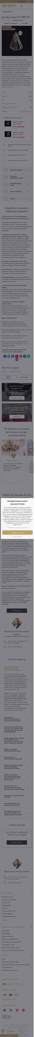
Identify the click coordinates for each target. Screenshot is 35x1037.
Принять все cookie (18, 532)
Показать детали (17, 536)
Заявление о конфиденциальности (17, 527)
